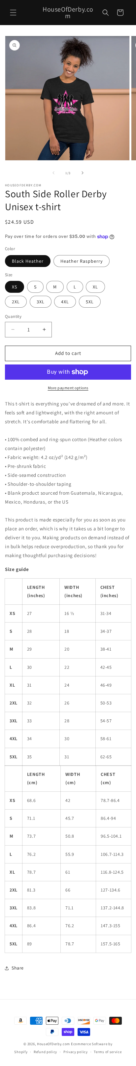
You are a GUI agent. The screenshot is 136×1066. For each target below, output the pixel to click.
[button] (13, 12)
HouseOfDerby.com (53, 1044)
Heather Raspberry (81, 261)
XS (14, 287)
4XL (65, 302)
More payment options (68, 387)
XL (95, 287)
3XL (41, 302)
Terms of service (107, 1051)
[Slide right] (82, 173)
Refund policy (45, 1051)
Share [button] (18, 968)
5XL (90, 302)
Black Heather (28, 261)
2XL (16, 302)
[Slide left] (53, 173)
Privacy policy (75, 1051)
